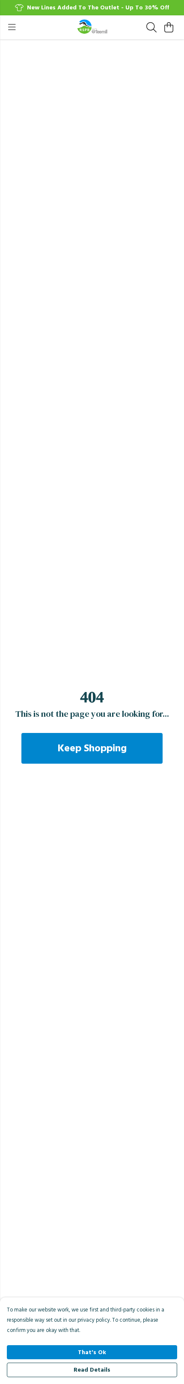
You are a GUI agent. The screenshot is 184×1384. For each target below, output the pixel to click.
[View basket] (168, 27)
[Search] (151, 27)
